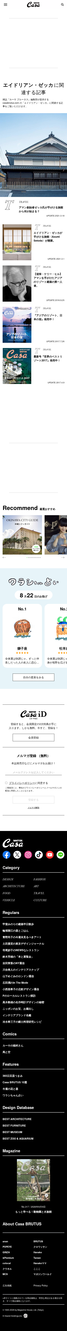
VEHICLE (9, 900)
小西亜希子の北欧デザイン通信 (21, 989)
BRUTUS (38, 1241)
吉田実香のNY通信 (14, 963)
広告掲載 (7, 1285)
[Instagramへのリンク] (28, 855)
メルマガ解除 (33, 807)
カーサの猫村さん (13, 1045)
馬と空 (6, 1052)
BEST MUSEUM (12, 1132)
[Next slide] (62, 557)
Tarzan (37, 1257)
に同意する (28, 783)
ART (36, 886)
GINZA (6, 1252)
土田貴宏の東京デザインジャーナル (23, 943)
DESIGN (8, 880)
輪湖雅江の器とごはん (16, 930)
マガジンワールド (43, 1274)
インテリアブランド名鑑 (17, 1015)
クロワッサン (40, 1246)
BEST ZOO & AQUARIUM (18, 1138)
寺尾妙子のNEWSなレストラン (21, 950)
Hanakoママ (40, 1263)
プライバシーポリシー (22, 783)
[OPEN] (5, 4)
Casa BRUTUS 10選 (15, 1082)
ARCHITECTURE (14, 886)
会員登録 (33, 737)
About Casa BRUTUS (22, 1223)
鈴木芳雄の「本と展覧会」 (18, 956)
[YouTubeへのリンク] (50, 855)
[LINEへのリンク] (60, 855)
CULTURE (40, 900)
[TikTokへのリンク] (39, 855)
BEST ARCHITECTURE (17, 1119)
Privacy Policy (41, 1285)
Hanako (38, 1252)
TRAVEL (39, 893)
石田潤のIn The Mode (15, 982)
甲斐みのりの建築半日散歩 (18, 924)
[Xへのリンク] (17, 855)
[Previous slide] (4, 557)
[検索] (62, 4)
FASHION (40, 880)
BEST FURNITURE (14, 1125)
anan (5, 1241)
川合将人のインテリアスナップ (21, 969)
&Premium (8, 1257)
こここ (37, 1268)
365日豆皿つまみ (13, 1076)
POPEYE (7, 1246)
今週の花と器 (10, 1089)
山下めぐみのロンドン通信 (18, 976)
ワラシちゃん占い (13, 1095)
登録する (33, 799)
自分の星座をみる (33, 677)
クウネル (7, 1268)
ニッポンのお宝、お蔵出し (18, 1008)
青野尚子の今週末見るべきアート (22, 937)
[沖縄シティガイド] (22, 535)
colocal (7, 1263)
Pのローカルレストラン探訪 (19, 995)
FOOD (6, 893)
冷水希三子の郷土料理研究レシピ (22, 1022)
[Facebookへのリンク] (6, 855)
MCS (5, 1274)
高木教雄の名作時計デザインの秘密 (23, 1002)
